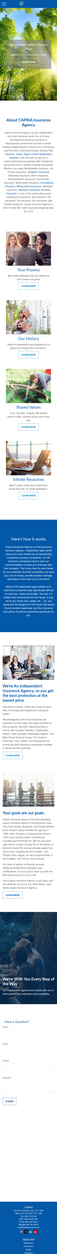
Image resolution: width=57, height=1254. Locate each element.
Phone (6, 1060)
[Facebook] (21, 1231)
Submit (9, 1101)
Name (5, 1026)
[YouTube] (35, 1231)
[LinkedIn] (30, 1231)
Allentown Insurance (29, 189)
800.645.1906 (28, 1210)
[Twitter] (26, 1231)
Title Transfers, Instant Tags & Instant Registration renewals (29, 154)
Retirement (28, 1243)
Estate (28, 1249)
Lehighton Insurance (38, 172)
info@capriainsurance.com (28, 1227)
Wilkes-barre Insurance (29, 186)
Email (5, 1043)
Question (7, 1077)
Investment (28, 1246)
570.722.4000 (27, 1213)
